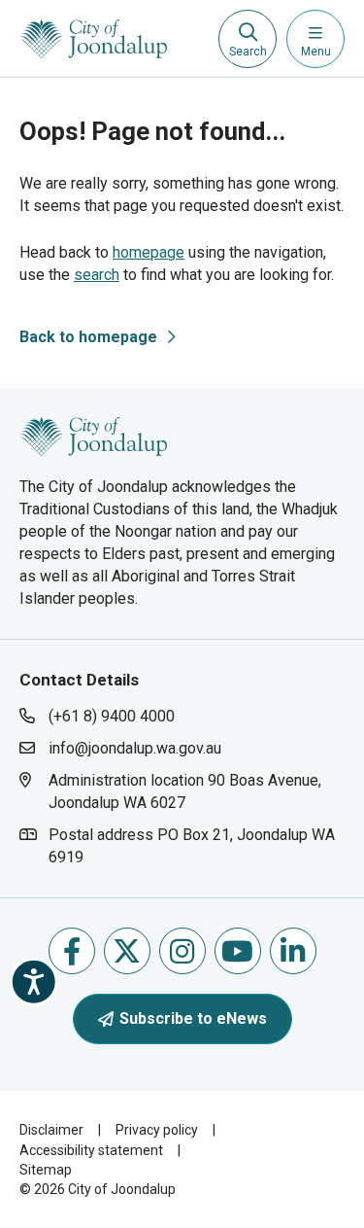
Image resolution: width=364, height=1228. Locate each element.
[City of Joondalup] (93, 435)
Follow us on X (127, 951)
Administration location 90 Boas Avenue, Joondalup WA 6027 (184, 791)
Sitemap (45, 1169)
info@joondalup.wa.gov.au (135, 748)
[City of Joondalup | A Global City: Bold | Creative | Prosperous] (93, 38)
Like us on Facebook (72, 951)
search (96, 274)
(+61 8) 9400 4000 (112, 716)
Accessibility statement (91, 1150)
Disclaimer (51, 1130)
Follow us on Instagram (182, 951)
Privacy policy (157, 1130)
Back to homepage (88, 337)
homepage (148, 252)
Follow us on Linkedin (293, 951)
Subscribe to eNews (193, 1018)
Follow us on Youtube (238, 951)
